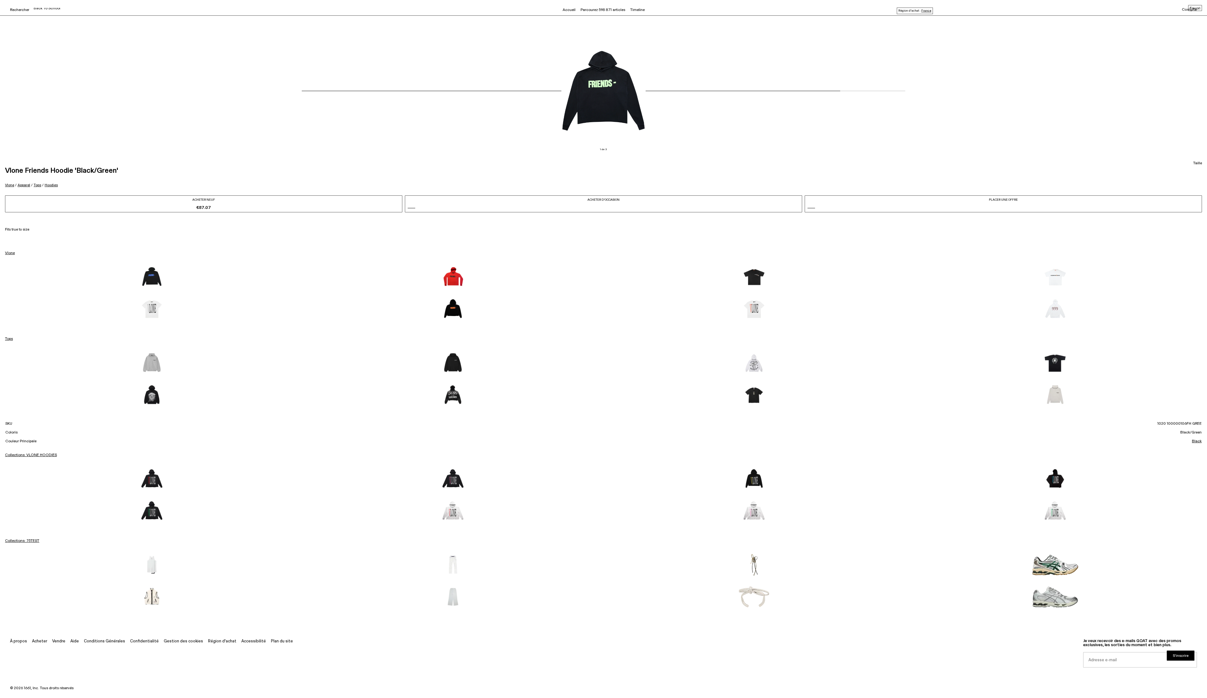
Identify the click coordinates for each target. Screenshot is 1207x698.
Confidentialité (144, 641)
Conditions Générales (104, 641)
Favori (1195, 8)
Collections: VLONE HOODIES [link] (31, 455)
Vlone (9, 185)
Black (1197, 441)
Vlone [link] (10, 253)
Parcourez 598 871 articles (603, 10)
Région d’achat (222, 641)
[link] (152, 277)
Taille (1197, 163)
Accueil (569, 10)
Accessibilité (253, 641)
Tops (37, 185)
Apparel (24, 185)
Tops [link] (9, 339)
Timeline (637, 10)
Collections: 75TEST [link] (22, 541)
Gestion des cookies (183, 641)
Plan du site (282, 641)
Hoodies (51, 185)
